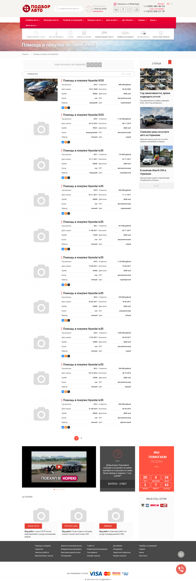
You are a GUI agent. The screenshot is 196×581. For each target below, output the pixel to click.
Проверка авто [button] (51, 20)
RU (168, 4)
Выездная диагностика (71, 552)
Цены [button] (153, 20)
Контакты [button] (31, 25)
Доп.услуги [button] (111, 20)
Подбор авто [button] (32, 20)
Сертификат (92, 552)
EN (172, 4)
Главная (25, 54)
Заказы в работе (42, 552)
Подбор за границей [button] (73, 20)
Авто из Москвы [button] (56, 37)
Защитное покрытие (122, 552)
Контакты (143, 556)
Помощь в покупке (43, 546)
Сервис (142, 549)
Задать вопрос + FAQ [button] (35, 37)
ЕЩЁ (156, 185)
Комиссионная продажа (97, 549)
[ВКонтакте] (63, 108)
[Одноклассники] (66, 108)
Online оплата (143, 37)
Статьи (70, 37)
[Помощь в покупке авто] (36, 8)
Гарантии (39, 549)
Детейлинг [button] (127, 20)
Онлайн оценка (93, 556)
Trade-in (90, 546)
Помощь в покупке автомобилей (45, 54)
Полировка (117, 549)
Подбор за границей (148, 546)
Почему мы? (66, 556)
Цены (141, 552)
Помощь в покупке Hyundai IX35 (83, 80)
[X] (68, 108)
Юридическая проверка (71, 549)
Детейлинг (117, 546)
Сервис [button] (141, 20)
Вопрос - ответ (117, 483)
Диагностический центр (71, 546)
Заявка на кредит (84, 37)
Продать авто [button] (94, 20)
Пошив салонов (119, 556)
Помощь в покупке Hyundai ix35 (83, 150)
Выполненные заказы (44, 556)
